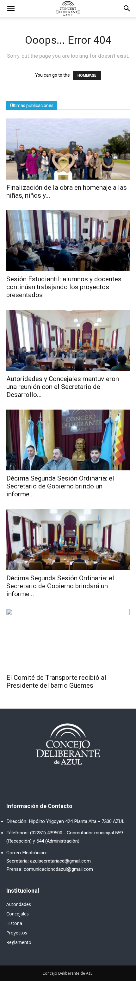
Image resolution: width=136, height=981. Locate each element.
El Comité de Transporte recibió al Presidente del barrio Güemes (56, 681)
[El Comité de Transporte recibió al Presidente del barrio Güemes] (68, 639)
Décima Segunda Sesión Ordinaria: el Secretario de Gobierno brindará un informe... (60, 586)
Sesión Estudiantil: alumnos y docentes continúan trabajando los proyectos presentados (63, 287)
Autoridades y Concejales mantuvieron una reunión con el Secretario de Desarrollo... (62, 386)
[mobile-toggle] (11, 8)
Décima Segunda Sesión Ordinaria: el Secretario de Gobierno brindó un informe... (60, 486)
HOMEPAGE (86, 75)
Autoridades (18, 904)
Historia (14, 923)
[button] (127, 8)
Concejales (17, 914)
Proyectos (16, 933)
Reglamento (18, 942)
